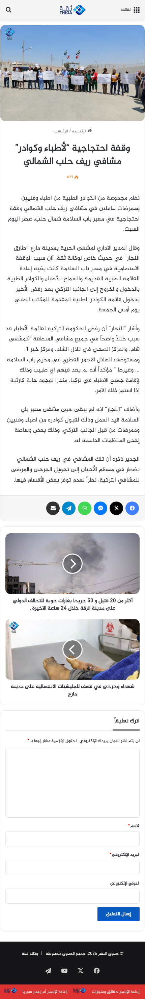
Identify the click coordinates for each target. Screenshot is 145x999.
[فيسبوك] (132, 508)
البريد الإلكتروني (125, 855)
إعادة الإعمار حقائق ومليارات (116, 992)
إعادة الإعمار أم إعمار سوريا (45, 992)
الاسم (134, 826)
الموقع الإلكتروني (125, 883)
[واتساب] (84, 508)
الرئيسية (80, 131)
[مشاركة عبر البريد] (53, 508)
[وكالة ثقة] (72, 10)
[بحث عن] (8, 12)
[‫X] (116, 508)
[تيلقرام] (69, 508)
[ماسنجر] (100, 508)
